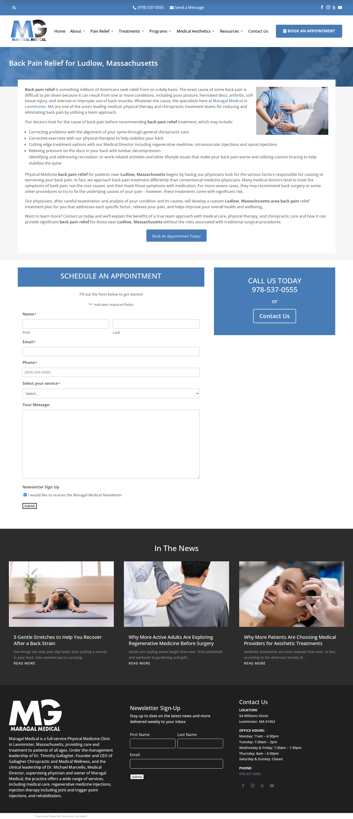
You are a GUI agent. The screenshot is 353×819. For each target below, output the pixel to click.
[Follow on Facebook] (243, 785)
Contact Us (258, 31)
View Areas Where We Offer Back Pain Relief (61, 816)
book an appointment (309, 31)
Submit (29, 506)
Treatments (129, 31)
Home (59, 31)
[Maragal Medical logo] (29, 31)
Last (116, 332)
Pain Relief (100, 31)
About (75, 31)
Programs (158, 31)
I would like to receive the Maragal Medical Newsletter (75, 495)
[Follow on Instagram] (252, 785)
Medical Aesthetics (194, 31)
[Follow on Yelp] (262, 785)
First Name (140, 734)
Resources (229, 31)
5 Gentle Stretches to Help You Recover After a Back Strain (58, 640)
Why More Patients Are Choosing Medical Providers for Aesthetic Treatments (290, 640)
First (26, 332)
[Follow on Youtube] (272, 785)
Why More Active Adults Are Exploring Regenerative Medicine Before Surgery (171, 640)
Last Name (187, 734)
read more (24, 663)
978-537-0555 (275, 289)
